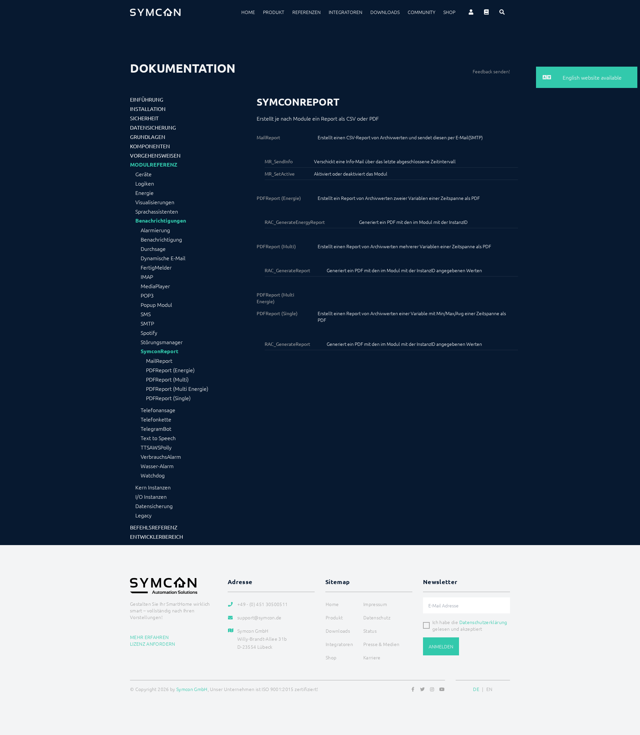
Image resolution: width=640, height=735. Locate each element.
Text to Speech (158, 437)
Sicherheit (144, 118)
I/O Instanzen (151, 496)
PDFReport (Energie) (170, 370)
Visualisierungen (154, 202)
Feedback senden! (491, 71)
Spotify (149, 332)
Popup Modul (156, 304)
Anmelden (441, 646)
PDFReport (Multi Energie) (177, 388)
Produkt (273, 12)
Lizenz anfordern (152, 643)
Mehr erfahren (149, 637)
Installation (148, 108)
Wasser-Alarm (157, 465)
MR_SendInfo (279, 161)
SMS (146, 314)
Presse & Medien (381, 644)
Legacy (143, 515)
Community (421, 12)
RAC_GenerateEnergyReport (295, 222)
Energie (144, 192)
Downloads (385, 12)
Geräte (143, 174)
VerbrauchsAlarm (161, 456)
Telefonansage (158, 409)
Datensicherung (153, 127)
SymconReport (159, 351)
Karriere (372, 657)
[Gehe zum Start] (626, 697)
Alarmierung (155, 230)
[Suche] (502, 12)
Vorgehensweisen (155, 155)
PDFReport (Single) (168, 397)
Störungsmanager (162, 342)
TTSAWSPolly (156, 447)
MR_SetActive (280, 174)
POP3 (147, 295)
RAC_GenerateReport (287, 270)
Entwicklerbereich (156, 536)
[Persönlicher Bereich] (471, 12)
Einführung (146, 99)
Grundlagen (147, 136)
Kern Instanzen (153, 487)
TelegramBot (156, 428)
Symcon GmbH (192, 689)
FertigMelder (156, 267)
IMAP (147, 276)
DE (476, 689)
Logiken (144, 183)
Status (370, 630)
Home (248, 12)
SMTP (147, 323)
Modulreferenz (153, 164)
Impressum (375, 604)
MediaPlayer (155, 286)
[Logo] (155, 12)
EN (489, 689)
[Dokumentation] (486, 12)
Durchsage (153, 248)
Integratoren (345, 12)
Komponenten (150, 146)
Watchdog (153, 475)
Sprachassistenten (156, 211)
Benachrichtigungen (160, 220)
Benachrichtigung (161, 239)
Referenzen (306, 12)
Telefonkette (156, 419)
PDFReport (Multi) (167, 379)
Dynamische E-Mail (163, 258)
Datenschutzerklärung (483, 622)
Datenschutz (376, 617)
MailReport (159, 360)
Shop (449, 12)
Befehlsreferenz (153, 527)
